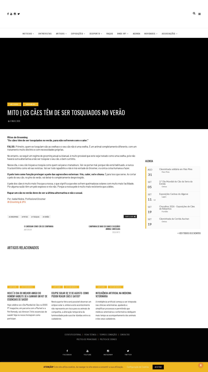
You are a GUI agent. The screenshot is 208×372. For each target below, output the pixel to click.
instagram (108, 355)
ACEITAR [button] (158, 367)
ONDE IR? (121, 33)
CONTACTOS (125, 334)
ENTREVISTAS (45, 33)
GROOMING (30, 104)
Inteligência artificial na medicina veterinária (113, 294)
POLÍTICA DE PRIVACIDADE (87, 339)
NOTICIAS (27, 33)
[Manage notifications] (200, 365)
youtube (87, 355)
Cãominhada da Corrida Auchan (174, 219)
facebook (67, 355)
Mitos (25, 217)
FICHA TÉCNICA (90, 334)
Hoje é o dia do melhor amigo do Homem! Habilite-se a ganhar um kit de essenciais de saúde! (27, 296)
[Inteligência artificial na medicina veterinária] (116, 267)
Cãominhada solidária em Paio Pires (175, 169)
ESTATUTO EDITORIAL (73, 334)
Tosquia (36, 217)
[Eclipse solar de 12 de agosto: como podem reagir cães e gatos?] (72, 267)
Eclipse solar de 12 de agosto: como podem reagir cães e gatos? (70, 294)
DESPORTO (95, 33)
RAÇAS (110, 33)
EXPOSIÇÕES (77, 33)
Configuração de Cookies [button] (138, 366)
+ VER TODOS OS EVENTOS (189, 233)
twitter (128, 355)
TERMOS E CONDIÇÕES (108, 334)
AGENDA (136, 33)
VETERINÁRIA (27, 287)
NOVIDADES (150, 33)
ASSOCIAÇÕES (168, 33)
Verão (46, 217)
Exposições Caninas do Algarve (173, 194)
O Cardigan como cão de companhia (38, 228)
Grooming (14, 217)
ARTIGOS (60, 33)
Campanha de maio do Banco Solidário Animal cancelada (104, 229)
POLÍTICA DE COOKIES (109, 339)
